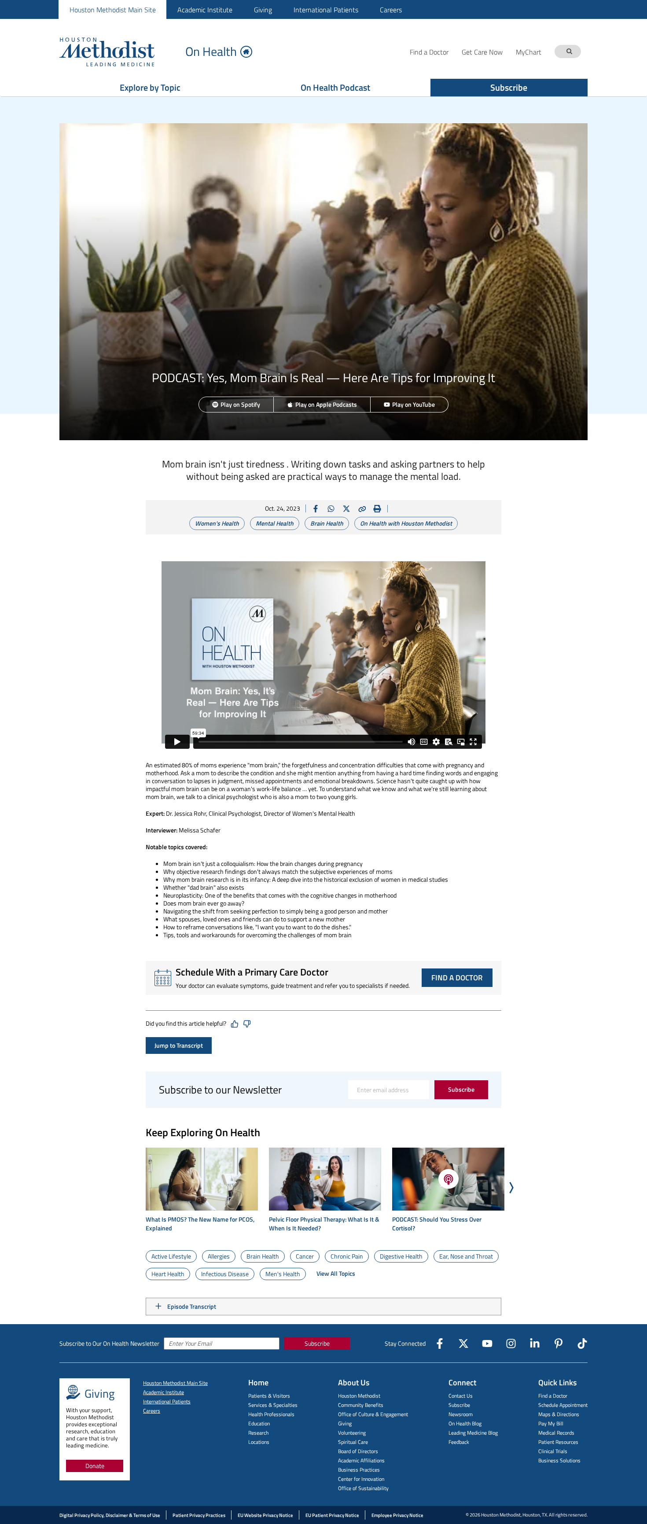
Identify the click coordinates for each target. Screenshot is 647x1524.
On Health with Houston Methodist (406, 523)
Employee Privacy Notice (397, 1515)
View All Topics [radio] (335, 1273)
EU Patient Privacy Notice (332, 1515)
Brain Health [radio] (262, 1256)
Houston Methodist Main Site (113, 9)
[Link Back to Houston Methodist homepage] (118, 51)
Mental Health (275, 523)
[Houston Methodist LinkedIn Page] (534, 1343)
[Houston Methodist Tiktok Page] (582, 1343)
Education (259, 1423)
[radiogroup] (323, 1265)
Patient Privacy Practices (199, 1515)
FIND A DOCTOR (457, 977)
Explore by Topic (150, 87)
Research (258, 1432)
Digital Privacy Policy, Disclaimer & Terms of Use (109, 1515)
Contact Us (460, 1395)
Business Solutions (559, 1460)
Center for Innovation (361, 1479)
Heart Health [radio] (167, 1273)
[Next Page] (511, 1187)
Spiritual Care (353, 1442)
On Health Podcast (335, 87)
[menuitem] (112, 9)
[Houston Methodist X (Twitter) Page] (463, 1343)
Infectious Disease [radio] (225, 1273)
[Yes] (235, 1024)
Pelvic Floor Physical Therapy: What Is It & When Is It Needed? (324, 1224)
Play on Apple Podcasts (326, 404)
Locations (258, 1442)
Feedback (458, 1442)
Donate (94, 1465)
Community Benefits (360, 1405)
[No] (247, 1024)
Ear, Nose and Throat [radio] (466, 1256)
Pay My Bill (550, 1423)
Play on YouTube (413, 404)
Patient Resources (558, 1442)
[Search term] (569, 51)
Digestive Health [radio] (401, 1256)
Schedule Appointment (563, 1405)
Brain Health (326, 523)
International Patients (326, 9)
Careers (391, 9)
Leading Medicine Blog (473, 1432)
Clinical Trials (552, 1451)
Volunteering (352, 1432)
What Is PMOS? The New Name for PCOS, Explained (200, 1224)
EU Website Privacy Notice (265, 1515)
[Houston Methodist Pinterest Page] (558, 1343)
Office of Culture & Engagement (373, 1414)
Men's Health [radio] (282, 1273)
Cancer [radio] (305, 1256)
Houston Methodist (359, 1395)
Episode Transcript (191, 1306)
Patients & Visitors (269, 1395)
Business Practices (359, 1469)
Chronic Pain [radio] (347, 1256)
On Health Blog (465, 1423)
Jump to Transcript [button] (178, 1045)
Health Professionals (271, 1414)
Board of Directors (358, 1451)
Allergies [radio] (219, 1256)
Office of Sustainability (363, 1488)
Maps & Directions (558, 1414)
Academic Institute (204, 9)
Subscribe (508, 87)
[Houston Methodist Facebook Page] (439, 1343)
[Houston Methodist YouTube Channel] (487, 1343)
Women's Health (217, 523)
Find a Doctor (552, 1395)
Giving (263, 9)
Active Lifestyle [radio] (171, 1256)
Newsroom (460, 1414)
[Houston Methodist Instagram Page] (511, 1343)
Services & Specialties (273, 1405)
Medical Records (556, 1432)
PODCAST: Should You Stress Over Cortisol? (437, 1224)
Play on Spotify (240, 404)
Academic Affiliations (361, 1460)
